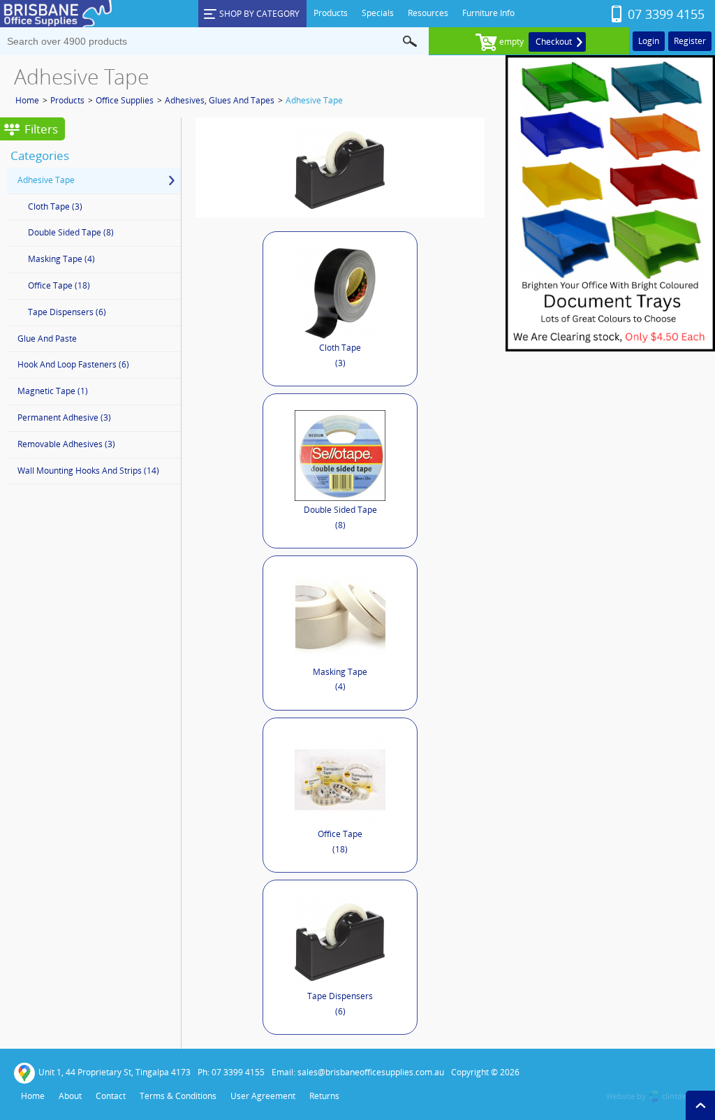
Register (690, 41)
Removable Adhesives (66, 444)
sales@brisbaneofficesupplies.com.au (370, 1072)
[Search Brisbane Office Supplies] (409, 41)
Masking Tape (340, 679)
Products (67, 100)
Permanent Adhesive (64, 417)
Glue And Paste (47, 338)
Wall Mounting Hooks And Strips (88, 471)
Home (27, 100)
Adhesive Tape (314, 100)
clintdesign (681, 1096)
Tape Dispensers (340, 1003)
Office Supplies (125, 100)
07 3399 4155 (666, 14)
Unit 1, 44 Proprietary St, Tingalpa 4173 (114, 1072)
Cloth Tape (340, 355)
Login (648, 41)
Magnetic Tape (52, 391)
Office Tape (340, 841)
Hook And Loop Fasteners (73, 364)
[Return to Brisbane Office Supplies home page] (56, 25)
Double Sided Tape (340, 517)
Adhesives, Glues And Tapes (219, 100)
